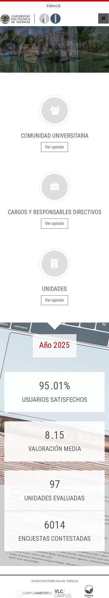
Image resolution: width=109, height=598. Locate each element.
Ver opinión (54, 147)
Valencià (53, 5)
